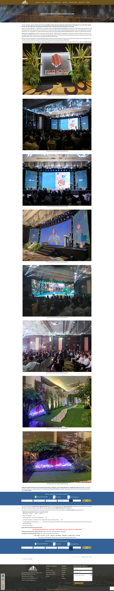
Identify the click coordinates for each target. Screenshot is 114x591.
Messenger (3, 588)
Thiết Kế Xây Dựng (73, 2)
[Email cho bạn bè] (27, 559)
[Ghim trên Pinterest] (29, 559)
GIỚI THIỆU (36, 535)
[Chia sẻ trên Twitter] (25, 559)
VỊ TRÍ (47, 535)
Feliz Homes (81, 487)
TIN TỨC (88, 2)
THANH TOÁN (71, 535)
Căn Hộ (48, 2)
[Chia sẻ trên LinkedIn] (31, 559)
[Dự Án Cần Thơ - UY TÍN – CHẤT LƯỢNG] (28, 2)
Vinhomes (65, 2)
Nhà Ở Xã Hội (82, 2)
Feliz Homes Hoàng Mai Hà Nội (40, 512)
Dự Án (43, 2)
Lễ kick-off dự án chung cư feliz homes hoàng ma (33, 25)
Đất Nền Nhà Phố (56, 2)
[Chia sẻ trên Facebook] (23, 559)
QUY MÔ (43, 535)
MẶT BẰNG (58, 535)
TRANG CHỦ (37, 2)
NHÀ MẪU (64, 535)
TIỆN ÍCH (52, 535)
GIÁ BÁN (78, 535)
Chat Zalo (2, 580)
